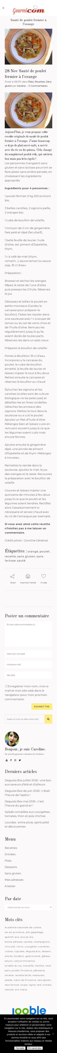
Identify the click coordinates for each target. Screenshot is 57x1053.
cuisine (9, 951)
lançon (9, 961)
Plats (31, 81)
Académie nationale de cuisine (23, 927)
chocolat (10, 946)
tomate (47, 985)
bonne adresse (13, 941)
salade (9, 980)
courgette (31, 946)
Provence (26, 970)
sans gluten (26, 556)
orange (33, 551)
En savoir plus (34, 1048)
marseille (28, 965)
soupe (24, 985)
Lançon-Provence (24, 961)
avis (17, 937)
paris (7, 970)
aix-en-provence (14, 932)
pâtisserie (39, 970)
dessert (46, 951)
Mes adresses (14, 879)
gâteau (46, 956)
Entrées (10, 854)
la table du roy (13, 965)
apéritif (9, 937)
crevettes (43, 946)
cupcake (19, 951)
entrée (9, 956)
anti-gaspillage (34, 932)
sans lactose (12, 985)
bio (31, 937)
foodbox (19, 956)
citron (19, 946)
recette (10, 556)
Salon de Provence (25, 980)
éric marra (21, 989)
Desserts (11, 867)
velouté (9, 989)
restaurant (38, 975)
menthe (39, 965)
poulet (45, 551)
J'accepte (20, 1048)
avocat (24, 937)
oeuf (48, 965)
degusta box (33, 951)
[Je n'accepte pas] (53, 1033)
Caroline (21, 85)
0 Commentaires (37, 85)
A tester (10, 886)
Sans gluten (13, 873)
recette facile (23, 975)
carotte (28, 941)
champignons (42, 941)
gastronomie (32, 956)
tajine (32, 985)
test (39, 985)
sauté (21, 560)
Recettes (40, 81)
